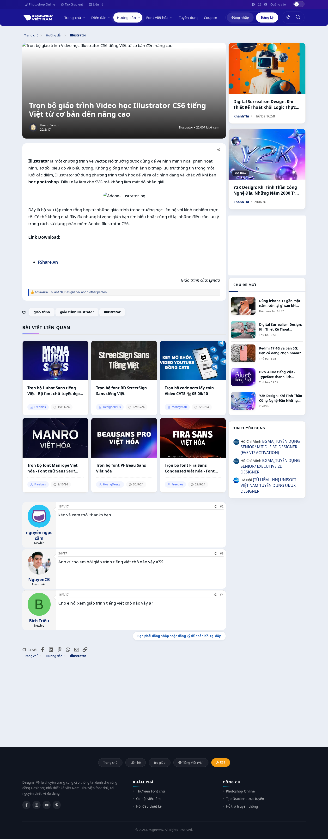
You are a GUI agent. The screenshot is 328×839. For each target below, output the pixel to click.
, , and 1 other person (71, 292)
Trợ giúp (159, 762)
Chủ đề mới (244, 284)
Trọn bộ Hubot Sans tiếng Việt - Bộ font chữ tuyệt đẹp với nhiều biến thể (53, 390)
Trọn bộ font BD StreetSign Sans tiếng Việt (121, 390)
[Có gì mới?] (288, 17)
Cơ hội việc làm (148, 798)
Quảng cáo (278, 4)
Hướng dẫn (126, 17)
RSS (222, 762)
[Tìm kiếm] (298, 17)
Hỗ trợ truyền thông (242, 806)
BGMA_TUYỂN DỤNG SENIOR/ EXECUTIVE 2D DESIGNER (270, 466)
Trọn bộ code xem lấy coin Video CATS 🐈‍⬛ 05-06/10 (189, 390)
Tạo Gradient (73, 4)
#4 (222, 595)
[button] (84, 17)
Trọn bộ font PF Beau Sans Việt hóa (121, 468)
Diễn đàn (98, 17)
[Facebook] (26, 805)
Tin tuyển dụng (249, 428)
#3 (222, 553)
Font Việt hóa (157, 17)
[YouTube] (47, 805)
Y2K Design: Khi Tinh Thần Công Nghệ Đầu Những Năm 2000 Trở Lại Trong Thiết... (265, 190)
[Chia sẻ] (218, 150)
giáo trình (42, 312)
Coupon (210, 17)
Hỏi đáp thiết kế (149, 806)
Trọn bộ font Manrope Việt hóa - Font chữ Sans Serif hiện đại (52, 468)
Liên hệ (97, 4)
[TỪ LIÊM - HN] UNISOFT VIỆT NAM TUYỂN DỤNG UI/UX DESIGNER (268, 485)
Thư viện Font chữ (150, 791)
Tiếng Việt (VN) (192, 762)
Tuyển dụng (189, 17)
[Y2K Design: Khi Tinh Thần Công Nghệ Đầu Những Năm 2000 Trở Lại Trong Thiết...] (267, 154)
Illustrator (186, 127)
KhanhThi (241, 116)
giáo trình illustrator (77, 312)
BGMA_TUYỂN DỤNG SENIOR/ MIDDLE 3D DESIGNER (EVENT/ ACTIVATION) (270, 447)
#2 (222, 506)
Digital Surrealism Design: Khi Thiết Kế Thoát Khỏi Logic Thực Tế (264, 104)
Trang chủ (72, 17)
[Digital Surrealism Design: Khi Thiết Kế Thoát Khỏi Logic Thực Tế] (267, 68)
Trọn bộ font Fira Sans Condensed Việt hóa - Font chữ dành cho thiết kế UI (190, 468)
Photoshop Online (41, 4)
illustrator (112, 312)
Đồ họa (240, 173)
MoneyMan (179, 407)
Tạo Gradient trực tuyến (245, 798)
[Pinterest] (57, 805)
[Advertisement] (267, 245)
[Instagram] (36, 805)
